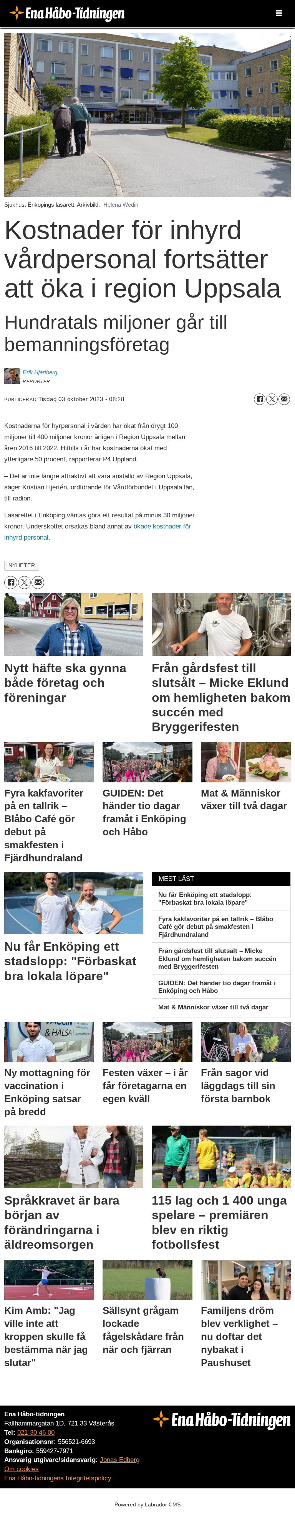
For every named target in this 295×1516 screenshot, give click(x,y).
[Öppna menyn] (278, 13)
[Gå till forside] (66, 13)
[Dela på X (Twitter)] (272, 399)
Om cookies (21, 1469)
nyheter (21, 565)
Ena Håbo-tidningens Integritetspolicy (57, 1478)
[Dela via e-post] (284, 399)
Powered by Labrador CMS (147, 1504)
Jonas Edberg (119, 1459)
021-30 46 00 (36, 1432)
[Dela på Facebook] (259, 399)
